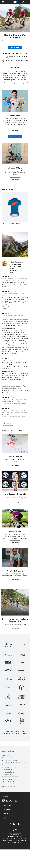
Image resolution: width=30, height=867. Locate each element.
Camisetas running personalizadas (13, 762)
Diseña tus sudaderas (9, 779)
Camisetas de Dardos (9, 774)
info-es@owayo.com (20, 838)
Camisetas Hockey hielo (10, 765)
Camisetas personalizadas (10, 777)
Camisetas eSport (8, 772)
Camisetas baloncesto (9, 760)
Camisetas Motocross (9, 767)
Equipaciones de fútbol (9, 784)
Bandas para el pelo (8, 781)
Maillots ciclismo (7, 755)
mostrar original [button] (21, 403)
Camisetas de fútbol (8, 758)
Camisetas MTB (7, 770)
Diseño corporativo (8, 786)
